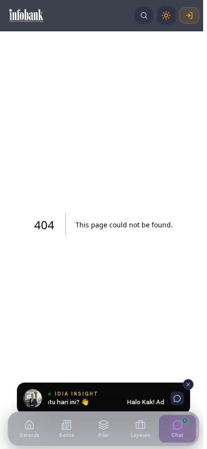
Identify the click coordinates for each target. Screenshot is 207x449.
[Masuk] (189, 15)
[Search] (144, 15)
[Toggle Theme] (166, 15)
